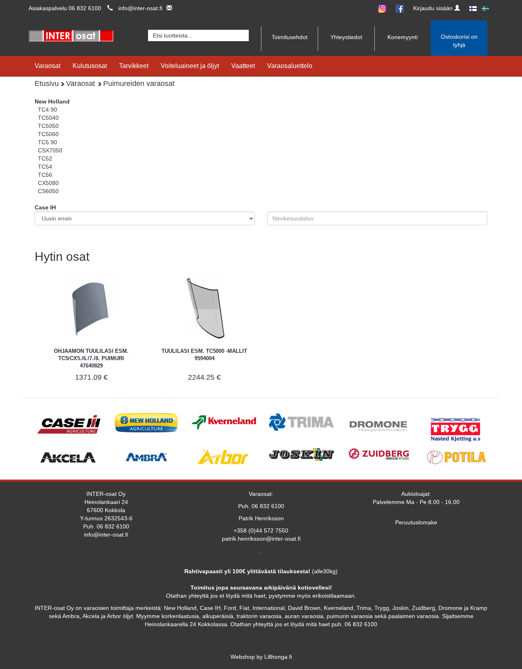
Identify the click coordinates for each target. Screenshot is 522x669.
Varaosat (47, 65)
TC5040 (48, 117)
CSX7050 (50, 150)
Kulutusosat (90, 65)
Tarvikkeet (133, 65)
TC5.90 (47, 142)
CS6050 (48, 191)
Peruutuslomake (416, 522)
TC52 (45, 158)
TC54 (45, 166)
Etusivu (47, 83)
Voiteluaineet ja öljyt (190, 65)
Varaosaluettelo (289, 65)
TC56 (45, 175)
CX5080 (48, 183)
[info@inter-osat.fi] (167, 8)
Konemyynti (402, 37)
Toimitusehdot (289, 37)
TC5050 (48, 126)
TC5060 (48, 134)
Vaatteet (243, 65)
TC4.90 (47, 109)
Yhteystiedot (346, 37)
